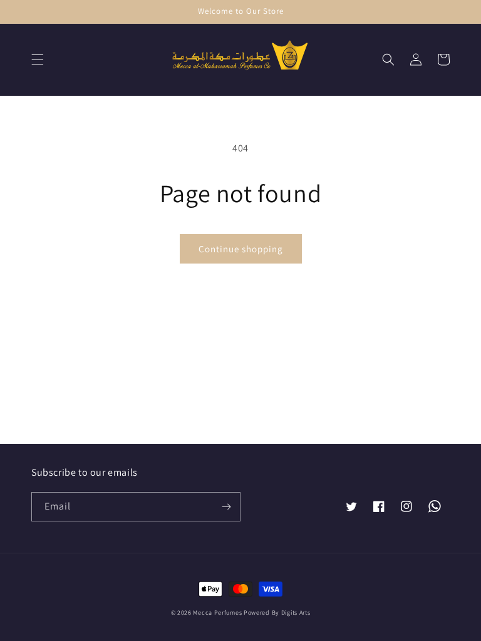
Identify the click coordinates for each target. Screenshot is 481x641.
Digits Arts (296, 612)
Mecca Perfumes (217, 612)
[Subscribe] (226, 506)
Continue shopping (241, 249)
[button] (37, 59)
